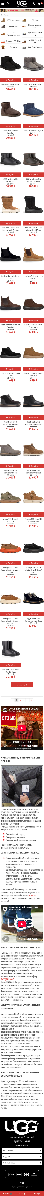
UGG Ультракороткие (13, 33)
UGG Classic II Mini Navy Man (33, 130)
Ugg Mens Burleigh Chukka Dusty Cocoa (33, 325)
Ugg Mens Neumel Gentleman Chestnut (33, 471)
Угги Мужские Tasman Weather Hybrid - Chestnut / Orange (10, 570)
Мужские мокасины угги (35, 33)
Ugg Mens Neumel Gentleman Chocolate (10, 423)
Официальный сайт (17, 1137)
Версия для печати (18, 1187)
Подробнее (11, 80)
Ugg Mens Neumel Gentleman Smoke (10, 471)
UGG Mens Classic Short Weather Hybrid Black (33, 228)
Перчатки (13, 47)
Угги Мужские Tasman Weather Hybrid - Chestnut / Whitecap (10, 621)
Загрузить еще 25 (22, 685)
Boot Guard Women (35, 47)
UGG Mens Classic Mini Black (10, 84)
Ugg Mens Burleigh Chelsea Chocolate (10, 325)
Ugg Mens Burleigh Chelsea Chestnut (33, 277)
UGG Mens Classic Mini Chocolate (10, 131)
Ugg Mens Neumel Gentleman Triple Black (33, 619)
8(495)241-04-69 (7, 979)
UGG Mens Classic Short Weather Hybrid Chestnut (10, 228)
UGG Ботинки (13, 26)
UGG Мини (34, 20)
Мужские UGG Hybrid (13, 41)
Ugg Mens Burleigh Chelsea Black (10, 277)
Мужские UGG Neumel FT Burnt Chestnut (33, 520)
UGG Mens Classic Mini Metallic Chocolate (33, 180)
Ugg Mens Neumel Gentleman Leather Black (33, 423)
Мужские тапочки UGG (34, 26)
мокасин (32, 895)
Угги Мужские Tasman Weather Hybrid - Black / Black (33, 570)
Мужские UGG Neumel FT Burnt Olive (10, 520)
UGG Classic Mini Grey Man (33, 84)
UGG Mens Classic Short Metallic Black (10, 670)
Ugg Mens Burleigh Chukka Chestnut (33, 374)
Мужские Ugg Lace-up (35, 41)
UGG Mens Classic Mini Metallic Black (10, 180)
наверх (37, 1193)
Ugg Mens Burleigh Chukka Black (11, 374)
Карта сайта (28, 1187)
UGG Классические (13, 20)
